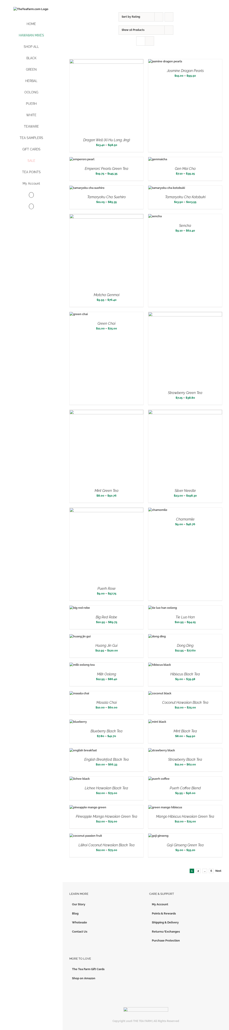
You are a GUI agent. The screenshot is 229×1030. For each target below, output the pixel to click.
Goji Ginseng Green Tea (185, 845)
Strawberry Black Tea (185, 759)
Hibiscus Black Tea (185, 674)
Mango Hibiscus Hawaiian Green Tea (185, 816)
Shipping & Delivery (165, 922)
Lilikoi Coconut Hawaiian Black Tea (106, 845)
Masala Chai (106, 702)
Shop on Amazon (83, 978)
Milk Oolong (106, 674)
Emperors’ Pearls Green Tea (106, 168)
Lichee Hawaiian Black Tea (106, 788)
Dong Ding (185, 645)
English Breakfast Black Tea (106, 759)
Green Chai (106, 323)
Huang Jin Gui (106, 645)
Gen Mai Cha (185, 168)
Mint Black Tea (185, 731)
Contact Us (79, 931)
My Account (160, 904)
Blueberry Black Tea (107, 731)
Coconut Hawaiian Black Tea (185, 702)
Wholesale (79, 922)
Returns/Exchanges (166, 931)
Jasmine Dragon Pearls (185, 71)
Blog (75, 913)
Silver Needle (185, 491)
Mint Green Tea (107, 491)
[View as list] (149, 41)
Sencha (185, 225)
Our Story (78, 904)
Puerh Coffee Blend (185, 788)
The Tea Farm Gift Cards (88, 969)
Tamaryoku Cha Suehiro (106, 197)
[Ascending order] (169, 16)
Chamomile (185, 519)
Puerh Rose (107, 588)
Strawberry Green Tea (185, 393)
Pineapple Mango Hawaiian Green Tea (106, 816)
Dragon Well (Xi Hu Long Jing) (106, 140)
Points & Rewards (164, 913)
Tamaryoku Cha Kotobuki (185, 197)
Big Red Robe (106, 617)
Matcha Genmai (106, 295)
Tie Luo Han (185, 617)
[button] (31, 206)
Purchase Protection (166, 940)
